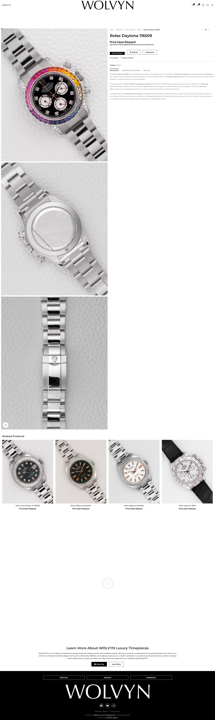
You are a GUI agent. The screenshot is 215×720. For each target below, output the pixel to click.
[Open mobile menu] (212, 5)
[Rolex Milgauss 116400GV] (80, 471)
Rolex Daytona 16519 (187, 506)
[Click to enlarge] (5, 425)
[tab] (114, 70)
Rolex (139, 30)
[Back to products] (206, 29)
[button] (107, 584)
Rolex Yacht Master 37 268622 (28, 506)
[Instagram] (114, 705)
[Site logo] (107, 5)
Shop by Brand (130, 30)
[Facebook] (101, 705)
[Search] (207, 5)
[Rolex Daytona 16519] (187, 471)
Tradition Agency (112, 718)
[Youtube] (107, 705)
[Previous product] (203, 29)
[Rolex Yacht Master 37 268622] (27, 471)
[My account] (203, 5)
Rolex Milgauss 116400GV (81, 506)
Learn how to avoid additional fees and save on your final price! (132, 44)
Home (112, 30)
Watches (119, 30)
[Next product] (208, 29)
